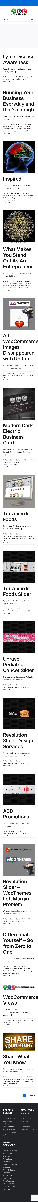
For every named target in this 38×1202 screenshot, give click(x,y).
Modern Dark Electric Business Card (18, 434)
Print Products (8, 1181)
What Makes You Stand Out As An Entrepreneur (18, 257)
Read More (6, 81)
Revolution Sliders (13, 611)
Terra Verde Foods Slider (17, 591)
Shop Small (22, 128)
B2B (22, 193)
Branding (25, 77)
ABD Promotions (16, 814)
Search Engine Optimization (12, 971)
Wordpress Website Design (17, 538)
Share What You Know (16, 1059)
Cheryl (7, 77)
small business (24, 198)
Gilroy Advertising (10, 1151)
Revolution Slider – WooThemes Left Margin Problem (17, 892)
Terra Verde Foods (16, 516)
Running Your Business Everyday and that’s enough (18, 101)
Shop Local (14, 128)
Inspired (12, 179)
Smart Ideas (13, 131)
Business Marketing (9, 126)
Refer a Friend (8, 1127)
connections (28, 283)
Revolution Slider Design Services (18, 740)
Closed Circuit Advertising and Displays (9, 1186)
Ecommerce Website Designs (16, 536)
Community (14, 79)
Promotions (6, 128)
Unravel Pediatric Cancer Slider (18, 664)
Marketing (28, 126)
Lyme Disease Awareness (18, 59)
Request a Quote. (27, 1129)
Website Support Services (15, 375)
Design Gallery (10, 373)
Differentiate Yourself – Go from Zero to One (18, 943)
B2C (26, 193)
